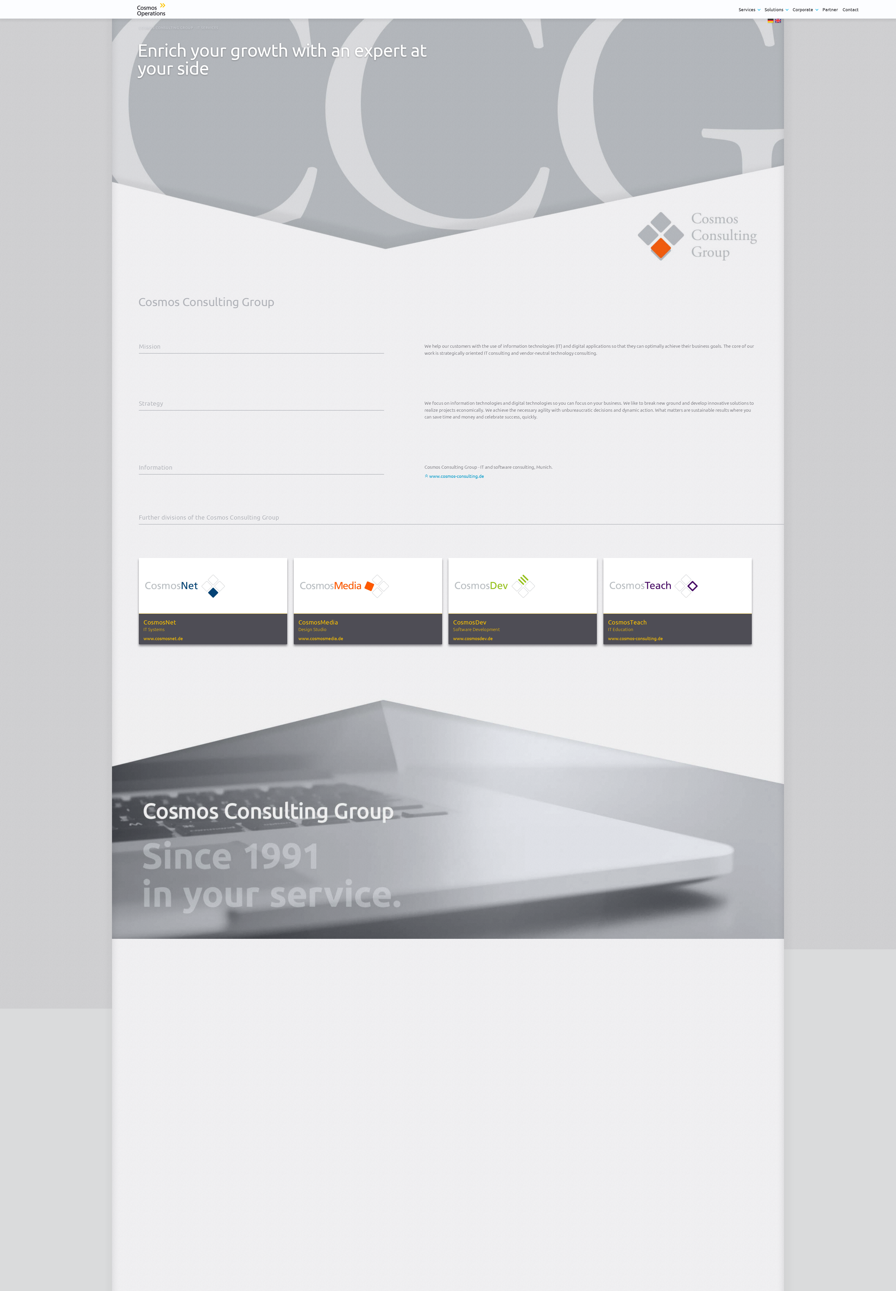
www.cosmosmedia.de (320, 637)
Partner (830, 9)
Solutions (774, 9)
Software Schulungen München (682, 601)
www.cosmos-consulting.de (456, 476)
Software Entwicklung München (527, 601)
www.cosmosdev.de (473, 637)
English (779, 21)
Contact (851, 9)
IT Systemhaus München (218, 601)
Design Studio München (372, 601)
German (771, 21)
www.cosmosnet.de (163, 637)
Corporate (803, 9)
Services (747, 9)
